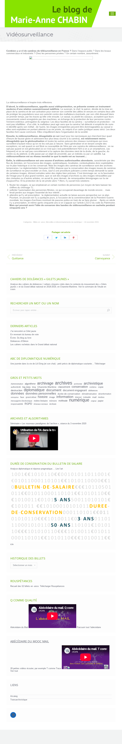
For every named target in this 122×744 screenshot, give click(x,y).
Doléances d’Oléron (19, 341)
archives (63, 383)
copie (100, 387)
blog (34, 387)
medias (101, 397)
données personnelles (41, 393)
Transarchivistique (18, 699)
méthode (63, 400)
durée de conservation (69, 393)
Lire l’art (59, 469)
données (17, 393)
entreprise (15, 397)
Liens (14, 685)
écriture (52, 404)
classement (64, 387)
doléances (93, 390)
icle (12, 544)
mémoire (53, 401)
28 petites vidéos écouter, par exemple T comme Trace (36, 668)
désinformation (104, 394)
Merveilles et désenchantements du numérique (64, 222)
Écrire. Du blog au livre (20, 338)
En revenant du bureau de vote (24, 334)
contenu (92, 387)
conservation (80, 386)
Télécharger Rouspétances (52, 586)
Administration (17, 384)
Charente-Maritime (46, 387)
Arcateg (13, 696)
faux (22, 397)
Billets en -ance (39, 222)
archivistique (93, 383)
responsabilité (17, 404)
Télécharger (100, 363)
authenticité (16, 387)
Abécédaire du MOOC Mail (29, 641)
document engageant (75, 390)
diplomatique (34, 390)
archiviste (78, 384)
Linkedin (87, 397)
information (64, 396)
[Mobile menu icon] (112, 14)
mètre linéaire (41, 400)
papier (100, 401)
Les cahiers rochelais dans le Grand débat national (33, 344)
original (93, 401)
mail (94, 397)
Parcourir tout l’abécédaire (89, 627)
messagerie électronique (21, 401)
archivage (45, 383)
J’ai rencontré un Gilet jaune (23, 331)
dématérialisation (89, 394)
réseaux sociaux (41, 404)
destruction (16, 390)
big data (26, 387)
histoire (43, 397)
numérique (79, 400)
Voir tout (14, 671)
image (52, 397)
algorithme (30, 383)
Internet (78, 397)
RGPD (28, 403)
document (53, 390)
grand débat (31, 397)
